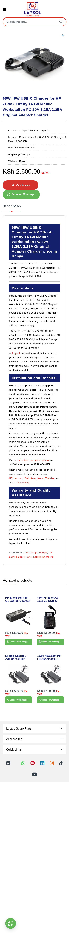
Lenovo (18, 478)
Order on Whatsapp (23, 194)
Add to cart (23, 184)
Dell (27, 478)
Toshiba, (50, 478)
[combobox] (29, 22)
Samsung (23, 482)
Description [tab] (12, 206)
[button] (63, 36)
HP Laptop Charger (35, 552)
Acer (33, 478)
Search (61, 22)
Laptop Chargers (43, 556)
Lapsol (16, 353)
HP (10, 478)
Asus (40, 478)
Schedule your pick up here (34, 460)
